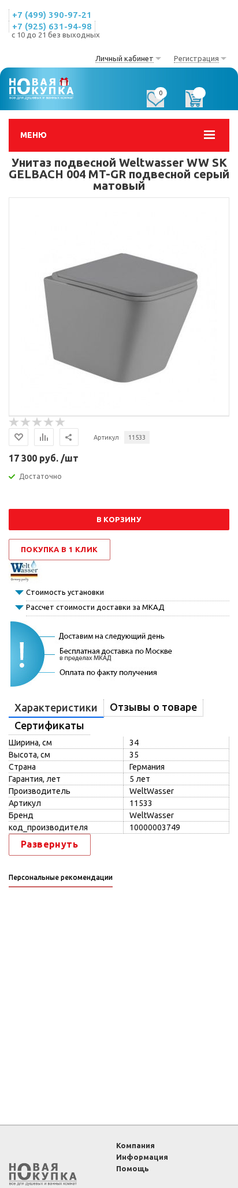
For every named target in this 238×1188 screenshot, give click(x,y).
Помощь (132, 1168)
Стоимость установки (65, 592)
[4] (49, 422)
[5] (60, 422)
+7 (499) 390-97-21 (52, 15)
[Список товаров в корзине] (200, 103)
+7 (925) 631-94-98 (52, 26)
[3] (37, 422)
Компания (135, 1145)
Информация (142, 1157)
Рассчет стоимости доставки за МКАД (95, 607)
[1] (14, 422)
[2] (26, 422)
